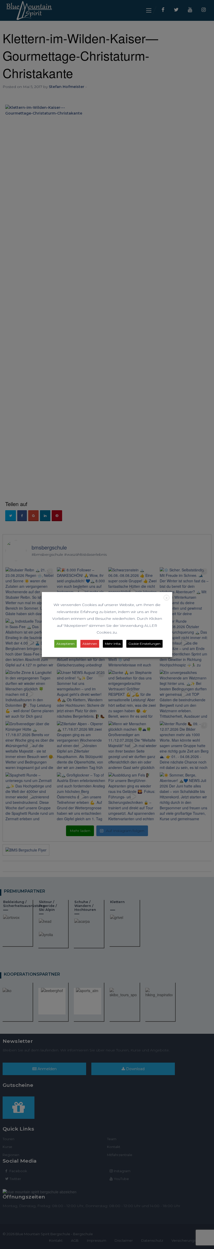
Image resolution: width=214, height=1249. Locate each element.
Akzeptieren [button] (65, 644)
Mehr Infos (113, 644)
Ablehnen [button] (89, 644)
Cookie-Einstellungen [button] (144, 644)
